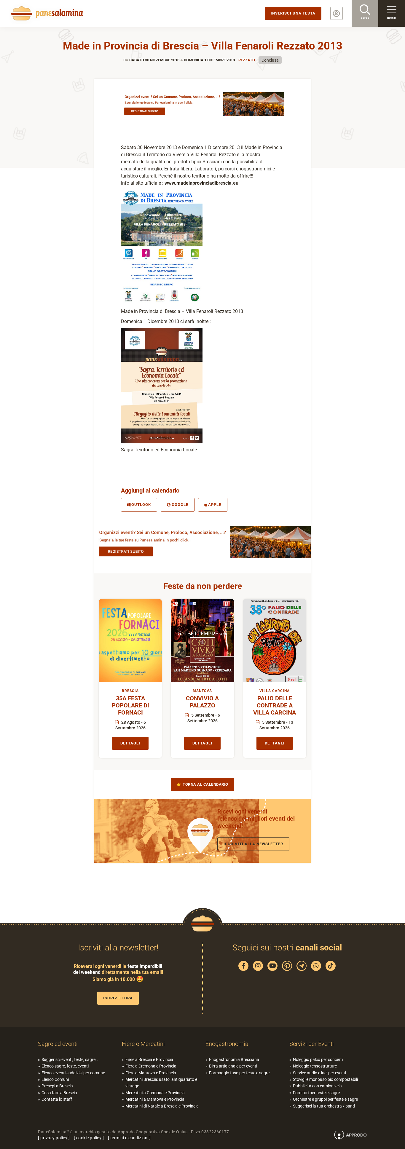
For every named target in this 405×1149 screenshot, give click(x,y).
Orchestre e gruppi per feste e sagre (325, 1099)
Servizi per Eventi (311, 1043)
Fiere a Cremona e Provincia (150, 1066)
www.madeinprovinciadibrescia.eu (201, 183)
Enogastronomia (226, 1043)
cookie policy (89, 1137)
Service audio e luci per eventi (319, 1072)
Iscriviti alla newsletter (253, 844)
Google (180, 504)
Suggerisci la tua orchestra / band (324, 1106)
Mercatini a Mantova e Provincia (154, 1099)
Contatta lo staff (57, 1099)
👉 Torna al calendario (202, 784)
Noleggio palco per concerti (318, 1059)
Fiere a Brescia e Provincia (149, 1059)
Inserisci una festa (293, 13)
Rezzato (246, 60)
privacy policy (53, 1137)
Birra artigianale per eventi (233, 1066)
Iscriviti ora (118, 998)
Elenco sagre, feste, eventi (65, 1066)
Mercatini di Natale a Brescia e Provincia (162, 1106)
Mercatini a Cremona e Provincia (155, 1092)
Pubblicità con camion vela (317, 1086)
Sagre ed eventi (58, 1043)
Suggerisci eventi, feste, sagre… (70, 1059)
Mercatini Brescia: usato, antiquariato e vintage (161, 1082)
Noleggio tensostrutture (315, 1066)
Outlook (141, 504)
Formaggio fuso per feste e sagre (239, 1072)
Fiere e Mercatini (143, 1043)
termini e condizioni (129, 1137)
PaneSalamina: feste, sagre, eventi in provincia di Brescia (46, 13)
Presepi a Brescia (57, 1086)
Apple (214, 504)
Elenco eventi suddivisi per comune (73, 1072)
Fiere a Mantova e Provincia (150, 1072)
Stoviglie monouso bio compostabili (325, 1079)
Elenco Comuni (55, 1079)
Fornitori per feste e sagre (316, 1092)
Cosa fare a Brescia (59, 1092)
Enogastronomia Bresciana (234, 1059)
